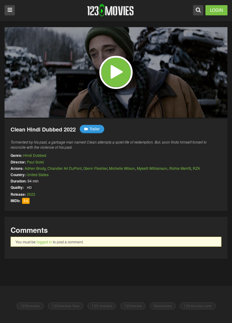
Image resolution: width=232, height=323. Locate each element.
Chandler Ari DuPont (64, 168)
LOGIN (216, 10)
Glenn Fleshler (95, 168)
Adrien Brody (35, 168)
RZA (196, 168)
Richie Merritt (180, 168)
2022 (31, 194)
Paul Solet (35, 161)
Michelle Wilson (122, 168)
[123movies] (110, 10)
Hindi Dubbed (34, 155)
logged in (44, 241)
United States (38, 174)
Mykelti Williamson (152, 168)
